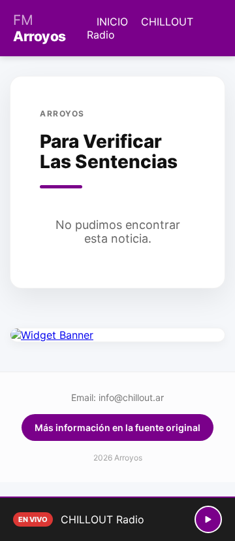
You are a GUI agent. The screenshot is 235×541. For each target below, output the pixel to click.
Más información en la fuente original (117, 427)
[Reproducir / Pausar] (208, 519)
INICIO (112, 21)
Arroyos (39, 28)
